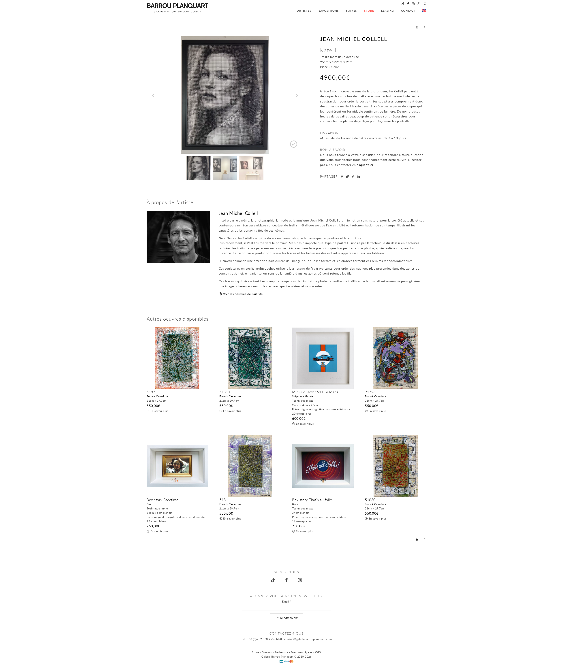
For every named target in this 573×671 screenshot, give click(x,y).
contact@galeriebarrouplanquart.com (308, 639)
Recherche (281, 652)
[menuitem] (300, 8)
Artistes (304, 11)
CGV (318, 652)
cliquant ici (365, 165)
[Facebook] (408, 4)
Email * (286, 601)
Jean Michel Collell (353, 39)
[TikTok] (403, 4)
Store (369, 11)
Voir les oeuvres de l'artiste (243, 294)
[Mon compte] (419, 4)
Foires (351, 11)
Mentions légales (301, 652)
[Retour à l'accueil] (178, 7)
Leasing (387, 11)
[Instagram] (413, 4)
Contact (408, 11)
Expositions (329, 11)
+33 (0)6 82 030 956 (260, 639)
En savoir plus (159, 411)
